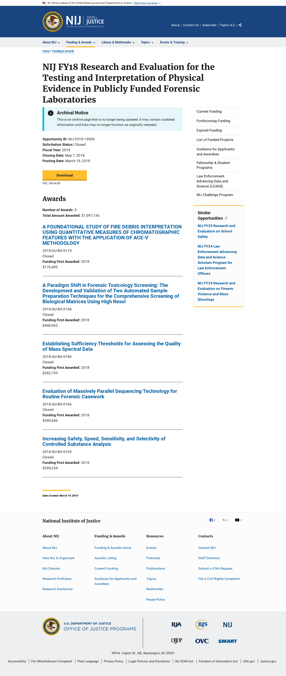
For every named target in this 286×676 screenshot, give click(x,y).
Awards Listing (105, 558)
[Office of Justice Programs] (53, 21)
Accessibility (17, 661)
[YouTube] (239, 523)
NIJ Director (51, 568)
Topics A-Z (227, 25)
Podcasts (153, 558)
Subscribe (209, 25)
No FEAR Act (184, 661)
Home (46, 51)
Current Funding (106, 568)
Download (65, 175)
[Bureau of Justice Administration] (177, 628)
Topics (151, 579)
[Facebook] (214, 523)
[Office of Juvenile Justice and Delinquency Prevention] (176, 644)
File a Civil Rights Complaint (219, 579)
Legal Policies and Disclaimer (149, 661)
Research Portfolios (57, 579)
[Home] (85, 21)
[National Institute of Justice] (227, 628)
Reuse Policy (155, 599)
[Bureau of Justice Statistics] (202, 630)
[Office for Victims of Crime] (202, 644)
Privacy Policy (113, 661)
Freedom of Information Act (218, 661)
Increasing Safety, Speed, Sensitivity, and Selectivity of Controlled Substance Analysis (104, 441)
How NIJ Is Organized (58, 558)
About (175, 25)
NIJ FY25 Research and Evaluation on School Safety (216, 231)
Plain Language (88, 661)
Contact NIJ (207, 548)
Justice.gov (268, 661)
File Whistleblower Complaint (51, 661)
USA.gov (249, 661)
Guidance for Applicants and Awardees (115, 581)
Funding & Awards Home (112, 548)
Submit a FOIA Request (215, 568)
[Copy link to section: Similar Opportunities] (225, 218)
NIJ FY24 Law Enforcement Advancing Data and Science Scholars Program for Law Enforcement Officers (217, 260)
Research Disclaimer (58, 589)
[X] (226, 523)
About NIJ (50, 548)
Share (243, 28)
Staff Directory (209, 558)
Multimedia (154, 589)
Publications (155, 568)
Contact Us (191, 25)
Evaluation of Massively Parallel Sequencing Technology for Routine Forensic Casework (110, 394)
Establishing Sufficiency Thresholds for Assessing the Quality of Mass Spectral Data (112, 346)
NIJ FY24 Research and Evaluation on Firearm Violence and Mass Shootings (216, 291)
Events (151, 548)
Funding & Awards (63, 51)
